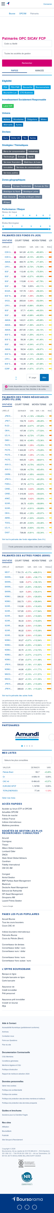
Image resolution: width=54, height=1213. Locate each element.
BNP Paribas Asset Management (16, 880)
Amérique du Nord (11, 191)
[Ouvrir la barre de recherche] (36, 4)
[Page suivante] (20, 377)
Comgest (6, 874)
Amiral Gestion (8, 877)
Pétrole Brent (8, 772)
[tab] (14, 71)
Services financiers (11, 162)
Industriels (33, 151)
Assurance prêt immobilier (13, 999)
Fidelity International (11, 864)
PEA (5, 87)
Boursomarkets (42, 87)
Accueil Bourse (8, 919)
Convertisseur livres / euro (13, 957)
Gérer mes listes (8, 797)
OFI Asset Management (12, 894)
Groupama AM (8, 897)
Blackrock (6, 884)
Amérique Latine (30, 191)
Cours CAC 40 (8, 925)
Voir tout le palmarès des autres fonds (17, 695)
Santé (31, 156)
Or (4, 776)
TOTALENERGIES (10, 790)
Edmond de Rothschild (12, 890)
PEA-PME (15, 87)
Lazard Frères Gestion (12, 900)
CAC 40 (6, 781)
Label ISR (7, 105)
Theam (5, 844)
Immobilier (8, 167)
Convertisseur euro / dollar (13, 951)
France (6, 186)
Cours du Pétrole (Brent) (13, 938)
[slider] (3, 218)
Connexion (47, 4)
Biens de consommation (14, 151)
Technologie (8, 156)
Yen (25, 137)
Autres (19, 124)
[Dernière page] (24, 377)
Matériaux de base (32, 162)
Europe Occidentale (22, 186)
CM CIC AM (7, 868)
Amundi (5, 838)
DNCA (4, 854)
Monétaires (18, 119)
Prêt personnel (8, 993)
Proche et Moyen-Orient (30, 196)
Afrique (6, 202)
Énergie (21, 156)
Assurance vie (8, 986)
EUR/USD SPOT (9, 786)
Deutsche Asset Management (15, 887)
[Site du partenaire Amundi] (27, 735)
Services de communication (28, 167)
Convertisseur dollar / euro (13, 947)
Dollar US (15, 137)
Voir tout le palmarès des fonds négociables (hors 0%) (23, 539)
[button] (3, 4)
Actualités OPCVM (10, 812)
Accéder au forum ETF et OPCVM (17, 808)
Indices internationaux (11, 822)
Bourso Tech (11, 291)
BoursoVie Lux (10, 92)
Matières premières (10, 825)
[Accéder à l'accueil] (4, 13)
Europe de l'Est (41, 186)
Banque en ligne (9, 973)
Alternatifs (7, 124)
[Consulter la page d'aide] (40, 4)
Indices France (8, 818)
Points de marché (9, 815)
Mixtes (44, 119)
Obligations (32, 119)
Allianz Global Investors (12, 848)
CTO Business (26, 92)
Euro (5, 137)
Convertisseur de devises (13, 944)
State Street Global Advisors (14, 858)
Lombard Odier (8, 851)
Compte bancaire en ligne (13, 977)
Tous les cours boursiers (13, 922)
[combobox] (27, 53)
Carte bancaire (8, 980)
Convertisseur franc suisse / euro (16, 960)
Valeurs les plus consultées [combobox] (16, 760)
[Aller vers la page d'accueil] (8, 3)
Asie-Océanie (9, 196)
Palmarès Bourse (9, 935)
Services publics (10, 172)
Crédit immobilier (9, 990)
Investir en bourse (10, 1002)
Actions (6, 119)
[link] (20, 1027)
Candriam (6, 861)
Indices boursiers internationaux (16, 931)
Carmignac (7, 841)
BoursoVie (27, 87)
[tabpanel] (27, 152)
